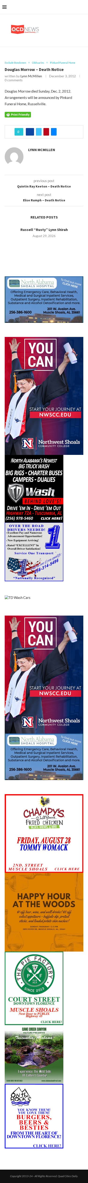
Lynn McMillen (31, 76)
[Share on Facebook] (30, 132)
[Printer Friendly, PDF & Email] (18, 114)
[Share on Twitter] (39, 132)
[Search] (83, 7)
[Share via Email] (54, 132)
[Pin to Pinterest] (46, 132)
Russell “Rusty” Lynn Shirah (44, 229)
